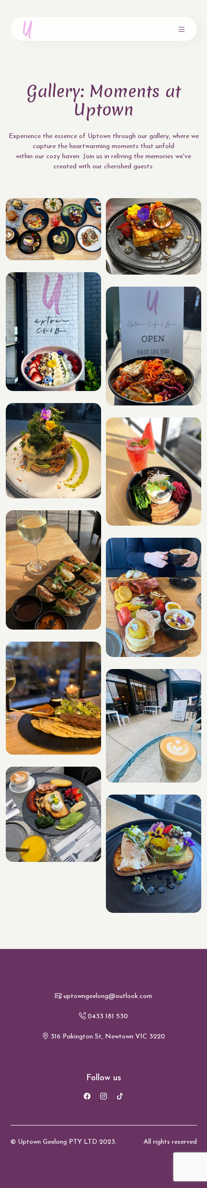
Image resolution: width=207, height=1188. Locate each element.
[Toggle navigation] (181, 29)
